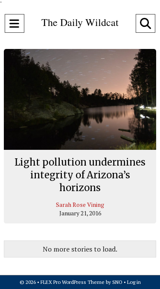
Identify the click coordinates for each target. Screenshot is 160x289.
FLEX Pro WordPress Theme (73, 282)
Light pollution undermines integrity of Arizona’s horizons (80, 174)
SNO (117, 282)
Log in (134, 282)
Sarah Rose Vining (80, 204)
